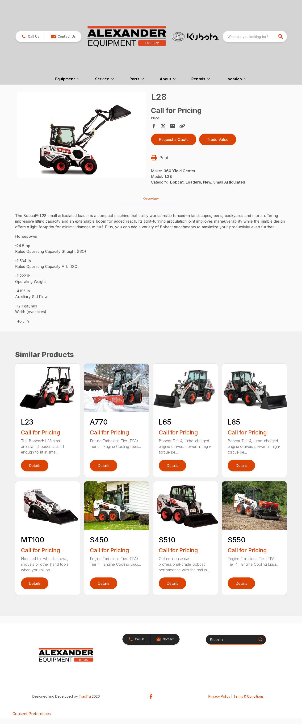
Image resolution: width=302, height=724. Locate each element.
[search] (281, 36)
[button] (30, 36)
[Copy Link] (182, 126)
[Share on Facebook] (154, 126)
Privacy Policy (219, 696)
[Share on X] (163, 126)
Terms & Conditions (248, 696)
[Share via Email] (173, 126)
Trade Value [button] (217, 139)
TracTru (85, 696)
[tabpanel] (81, 136)
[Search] (260, 639)
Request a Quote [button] (174, 139)
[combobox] (255, 36)
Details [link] (35, 465)
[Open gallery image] (81, 135)
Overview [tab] (151, 198)
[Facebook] (151, 696)
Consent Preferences (32, 713)
